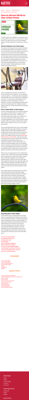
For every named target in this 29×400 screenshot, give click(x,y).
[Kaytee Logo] (6, 3)
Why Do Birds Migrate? (5, 286)
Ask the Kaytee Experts (5, 260)
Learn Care (8, 10)
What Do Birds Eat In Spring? (6, 287)
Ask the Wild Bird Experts (6, 264)
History (5, 378)
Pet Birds (3, 266)
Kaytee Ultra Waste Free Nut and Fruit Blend (14, 136)
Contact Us (6, 383)
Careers (5, 379)
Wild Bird (3, 268)
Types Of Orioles (4, 279)
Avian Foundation (7, 381)
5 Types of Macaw (4, 283)
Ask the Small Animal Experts (7, 263)
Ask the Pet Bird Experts (6, 262)
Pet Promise (6, 385)
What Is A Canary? (4, 278)
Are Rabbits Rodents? (5, 284)
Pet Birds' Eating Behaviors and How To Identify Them (11, 276)
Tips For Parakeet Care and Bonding (8, 275)
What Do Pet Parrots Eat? (6, 282)
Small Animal (6, 391)
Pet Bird (5, 392)
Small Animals (4, 267)
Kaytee (2, 10)
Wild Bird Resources (15, 10)
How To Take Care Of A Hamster (7, 280)
